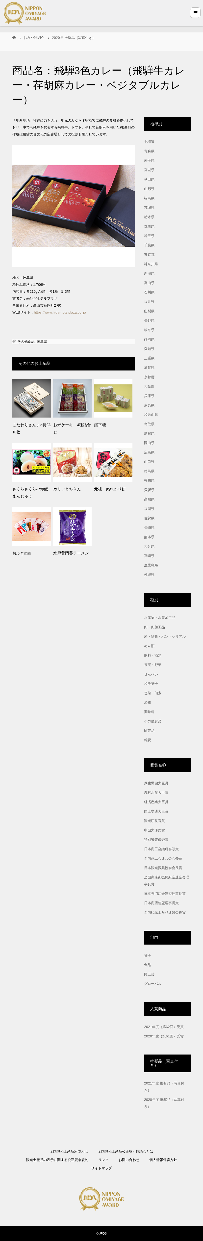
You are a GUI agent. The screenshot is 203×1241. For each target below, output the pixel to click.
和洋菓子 (151, 684)
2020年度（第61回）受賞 (164, 1036)
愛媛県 (149, 490)
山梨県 (149, 311)
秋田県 (149, 179)
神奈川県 (151, 264)
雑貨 (147, 740)
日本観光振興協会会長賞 (163, 868)
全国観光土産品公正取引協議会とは (125, 1151)
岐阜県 (42, 341)
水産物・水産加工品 (159, 618)
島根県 (149, 433)
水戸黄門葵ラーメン (71, 553)
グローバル (152, 984)
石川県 (149, 292)
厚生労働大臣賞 (156, 783)
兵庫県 (149, 396)
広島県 (149, 452)
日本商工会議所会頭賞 (161, 849)
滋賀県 (149, 368)
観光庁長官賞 (154, 821)
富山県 (149, 283)
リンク (103, 1160)
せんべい (151, 674)
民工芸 (149, 974)
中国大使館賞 (154, 830)
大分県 (149, 546)
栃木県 (149, 217)
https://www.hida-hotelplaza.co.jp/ (60, 312)
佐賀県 (149, 518)
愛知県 (149, 349)
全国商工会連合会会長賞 (163, 858)
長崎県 (149, 527)
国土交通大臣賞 (156, 811)
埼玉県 (149, 236)
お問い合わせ (129, 1160)
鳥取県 (149, 424)
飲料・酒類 (152, 655)
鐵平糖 (100, 425)
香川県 (149, 480)
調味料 (149, 712)
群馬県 (149, 226)
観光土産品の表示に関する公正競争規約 (57, 1160)
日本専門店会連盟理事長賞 (165, 894)
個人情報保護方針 (163, 1160)
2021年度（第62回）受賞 (164, 1027)
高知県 (149, 499)
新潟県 (149, 273)
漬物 (147, 702)
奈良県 (149, 405)
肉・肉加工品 (154, 627)
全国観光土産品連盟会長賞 (165, 912)
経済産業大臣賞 (156, 802)
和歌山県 (151, 415)
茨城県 (149, 208)
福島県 (149, 198)
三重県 (149, 358)
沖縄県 (149, 575)
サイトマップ (101, 1168)
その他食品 (26, 341)
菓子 (147, 955)
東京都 (149, 255)
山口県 (149, 462)
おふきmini (21, 553)
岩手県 (149, 160)
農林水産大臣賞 (156, 792)
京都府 (149, 377)
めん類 (149, 646)
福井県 (149, 302)
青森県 (149, 151)
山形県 (149, 189)
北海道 (149, 142)
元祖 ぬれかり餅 (110, 489)
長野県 (149, 320)
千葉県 (149, 245)
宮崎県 (149, 556)
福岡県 (149, 509)
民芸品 (149, 731)
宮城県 (149, 170)
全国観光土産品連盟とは (69, 1151)
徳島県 (149, 471)
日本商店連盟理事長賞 (161, 903)
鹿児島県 (151, 565)
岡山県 (149, 443)
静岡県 (149, 339)
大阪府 (149, 386)
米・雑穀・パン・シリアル (165, 636)
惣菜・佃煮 (152, 693)
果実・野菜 (152, 665)
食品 (147, 965)
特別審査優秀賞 (156, 840)
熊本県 (149, 537)
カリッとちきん (67, 489)
